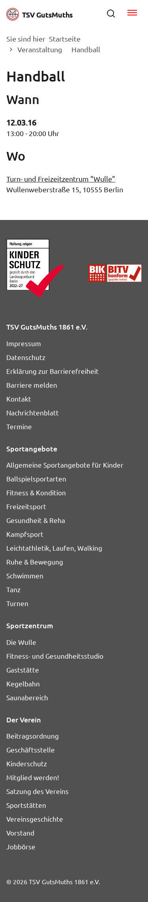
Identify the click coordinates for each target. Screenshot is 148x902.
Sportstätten (26, 805)
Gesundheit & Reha (35, 520)
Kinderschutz (26, 763)
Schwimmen (24, 575)
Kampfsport (24, 534)
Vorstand (20, 832)
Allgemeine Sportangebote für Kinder (65, 464)
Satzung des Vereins (37, 791)
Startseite (65, 38)
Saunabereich (27, 697)
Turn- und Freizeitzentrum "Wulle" (60, 178)
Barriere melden (31, 385)
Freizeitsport (26, 506)
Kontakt (18, 398)
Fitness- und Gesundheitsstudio (54, 656)
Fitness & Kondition (36, 492)
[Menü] (132, 13)
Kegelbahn (23, 683)
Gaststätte (22, 669)
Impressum (23, 343)
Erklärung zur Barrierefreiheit (52, 371)
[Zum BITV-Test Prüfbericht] (115, 273)
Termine (19, 426)
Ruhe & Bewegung (34, 561)
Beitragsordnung (32, 735)
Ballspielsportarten (36, 478)
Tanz (13, 589)
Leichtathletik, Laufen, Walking (54, 548)
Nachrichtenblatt (32, 412)
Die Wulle (21, 642)
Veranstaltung (39, 49)
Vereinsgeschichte (34, 819)
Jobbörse (21, 846)
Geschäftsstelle (30, 749)
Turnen (17, 603)
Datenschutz (25, 357)
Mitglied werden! (32, 777)
